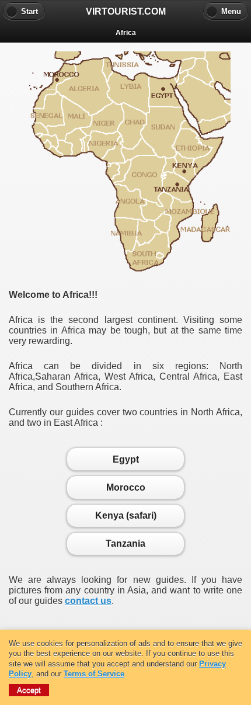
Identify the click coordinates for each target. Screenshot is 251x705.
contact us (88, 601)
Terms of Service (94, 673)
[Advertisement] (125, 620)
